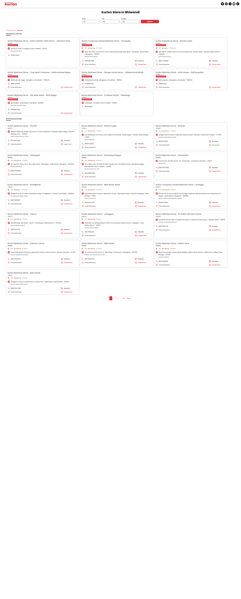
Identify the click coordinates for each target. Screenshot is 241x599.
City (103, 19)
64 (124, 298)
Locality (123, 19)
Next (128, 298)
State (84, 19)
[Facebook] (222, 4)
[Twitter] (230, 4)
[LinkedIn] (237, 4)
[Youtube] (234, 4)
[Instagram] (226, 4)
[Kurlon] (11, 4)
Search (150, 22)
